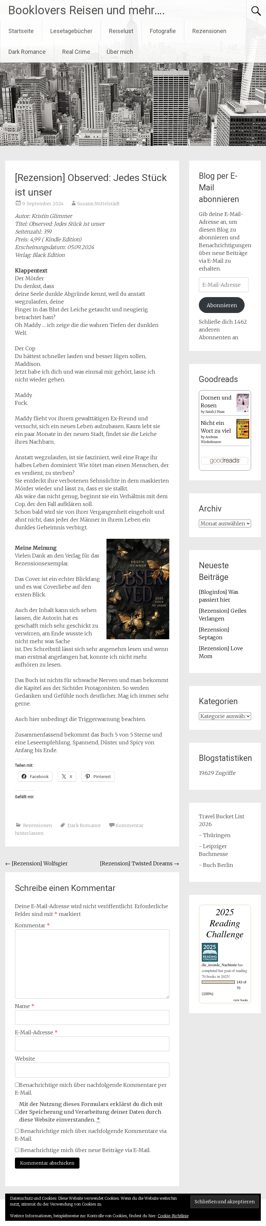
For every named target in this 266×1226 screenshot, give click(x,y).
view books (240, 1000)
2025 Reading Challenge (225, 922)
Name (24, 1006)
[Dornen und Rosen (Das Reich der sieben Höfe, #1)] (242, 410)
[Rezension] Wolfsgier (36, 863)
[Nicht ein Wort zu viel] (242, 436)
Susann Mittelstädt (98, 204)
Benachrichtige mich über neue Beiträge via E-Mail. (85, 1150)
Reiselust (121, 31)
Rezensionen (209, 31)
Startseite (21, 31)
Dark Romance (27, 51)
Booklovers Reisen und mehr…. (86, 10)
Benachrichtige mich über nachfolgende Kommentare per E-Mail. (91, 1089)
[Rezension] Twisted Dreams (139, 863)
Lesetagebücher (71, 31)
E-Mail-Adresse (36, 1032)
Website (25, 1058)
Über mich (120, 51)
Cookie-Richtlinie (173, 1215)
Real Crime (76, 51)
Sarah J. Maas (214, 412)
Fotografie (163, 31)
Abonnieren (222, 305)
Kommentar (32, 925)
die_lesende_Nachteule (219, 964)
